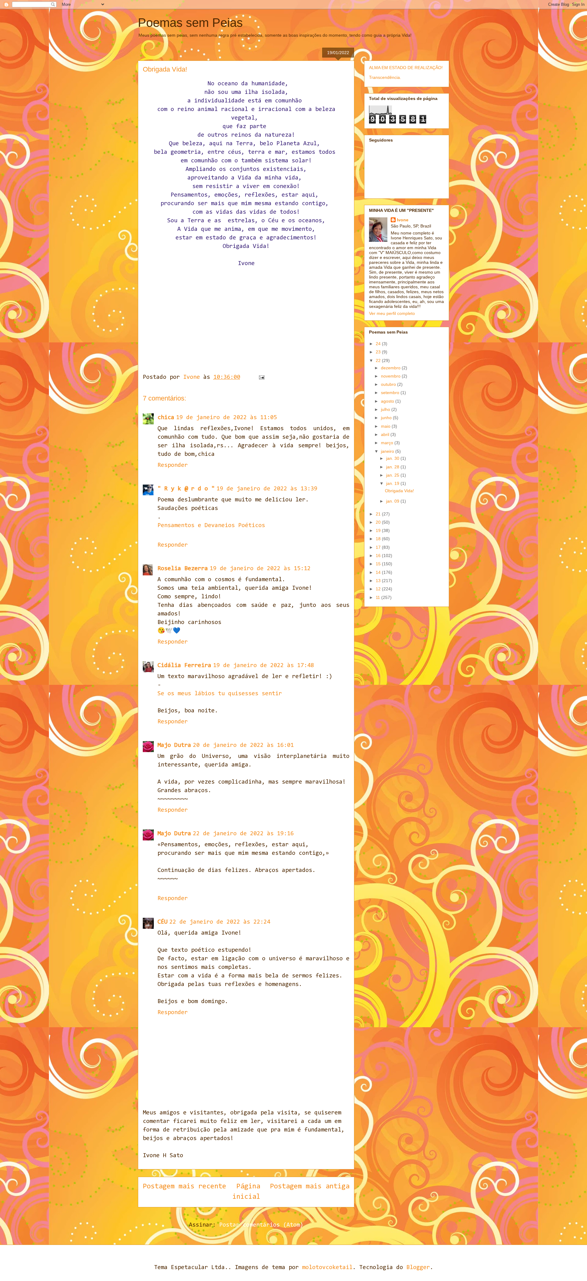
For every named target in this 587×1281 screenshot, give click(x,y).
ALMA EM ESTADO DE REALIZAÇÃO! (406, 67)
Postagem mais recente (184, 1186)
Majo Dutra (174, 745)
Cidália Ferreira (184, 666)
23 (379, 351)
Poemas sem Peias (190, 22)
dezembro (391, 367)
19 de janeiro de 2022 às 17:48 (263, 666)
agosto (388, 401)
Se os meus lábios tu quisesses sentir (219, 694)
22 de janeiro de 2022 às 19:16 (243, 834)
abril (385, 434)
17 (379, 547)
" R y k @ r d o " (186, 489)
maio (386, 426)
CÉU (162, 922)
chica (165, 418)
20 (379, 522)
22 (379, 360)
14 (379, 572)
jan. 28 (393, 466)
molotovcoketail (327, 1267)
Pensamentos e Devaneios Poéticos (211, 525)
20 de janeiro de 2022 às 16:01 (243, 745)
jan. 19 (393, 483)
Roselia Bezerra (182, 569)
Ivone (402, 219)
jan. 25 (393, 475)
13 (379, 580)
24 (379, 343)
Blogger (418, 1267)
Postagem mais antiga (309, 1186)
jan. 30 (393, 458)
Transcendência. (385, 77)
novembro (391, 376)
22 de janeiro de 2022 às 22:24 (219, 922)
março (387, 442)
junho (387, 417)
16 (379, 555)
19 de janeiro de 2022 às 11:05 (226, 418)
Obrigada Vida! (399, 490)
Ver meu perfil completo (392, 313)
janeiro (388, 451)
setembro (391, 392)
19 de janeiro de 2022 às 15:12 (260, 569)
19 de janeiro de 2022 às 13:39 (266, 489)
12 (379, 588)
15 (379, 563)
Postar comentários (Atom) (261, 1225)
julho (386, 409)
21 (379, 513)
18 (379, 538)
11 (378, 597)
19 (379, 530)
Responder (172, 465)
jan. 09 (393, 501)
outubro (389, 384)
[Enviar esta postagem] (262, 377)
